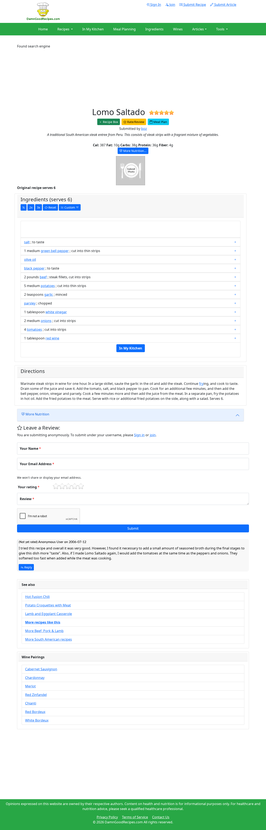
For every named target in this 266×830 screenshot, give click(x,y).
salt (27, 242)
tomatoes (34, 329)
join (153, 435)
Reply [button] (27, 567)
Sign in (139, 435)
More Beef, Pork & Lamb (44, 631)
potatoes (48, 285)
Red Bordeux (35, 711)
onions (46, 320)
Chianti (30, 703)
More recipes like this (42, 622)
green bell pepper (55, 251)
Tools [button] (220, 29)
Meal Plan (160, 122)
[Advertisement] (133, 78)
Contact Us (160, 817)
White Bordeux (36, 720)
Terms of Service (135, 817)
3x (38, 207)
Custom (70, 207)
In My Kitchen (93, 29)
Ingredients (154, 29)
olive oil (30, 259)
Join (172, 4)
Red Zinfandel (36, 694)
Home (43, 29)
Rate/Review (135, 122)
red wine (52, 338)
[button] (133, 528)
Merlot (30, 686)
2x (30, 207)
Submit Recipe (194, 4)
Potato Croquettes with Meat (48, 605)
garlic (48, 294)
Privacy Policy (107, 817)
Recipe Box (110, 122)
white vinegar (56, 312)
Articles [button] (198, 29)
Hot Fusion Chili (37, 596)
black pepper (34, 268)
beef (43, 277)
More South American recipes (48, 639)
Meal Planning (124, 29)
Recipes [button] (63, 29)
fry (201, 383)
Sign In (155, 4)
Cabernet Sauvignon (41, 669)
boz (144, 128)
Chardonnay (34, 677)
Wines (178, 29)
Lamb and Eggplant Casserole (48, 613)
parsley (30, 303)
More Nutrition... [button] (134, 151)
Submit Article (224, 4)
